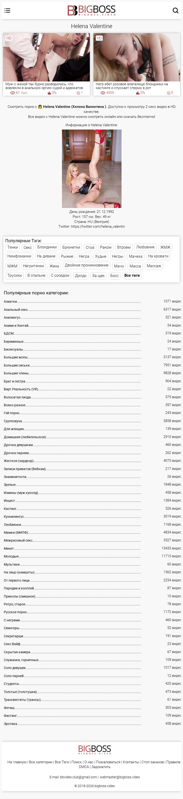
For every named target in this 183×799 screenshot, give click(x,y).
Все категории (40, 762)
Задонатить (101, 767)
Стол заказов (153, 762)
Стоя (90, 247)
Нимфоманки (19, 256)
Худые (100, 256)
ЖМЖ (165, 247)
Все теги (132, 275)
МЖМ (12, 266)
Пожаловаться (108, 762)
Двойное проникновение (86, 265)
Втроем (124, 247)
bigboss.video (105, 786)
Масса (135, 266)
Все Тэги (62, 762)
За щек (98, 275)
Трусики (14, 275)
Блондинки (47, 247)
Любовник (145, 247)
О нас (88, 762)
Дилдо (80, 275)
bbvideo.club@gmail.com (78, 777)
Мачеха (135, 256)
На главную (16, 762)
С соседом (60, 275)
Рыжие (67, 256)
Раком (106, 247)
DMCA (84, 767)
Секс (28, 247)
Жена (54, 266)
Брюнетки (71, 247)
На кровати (158, 256)
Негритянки (33, 266)
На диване (46, 256)
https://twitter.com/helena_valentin (98, 227)
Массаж (154, 266)
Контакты (131, 762)
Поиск (76, 762)
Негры (117, 256)
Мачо (119, 266)
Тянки (12, 247)
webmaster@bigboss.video (120, 777)
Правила (173, 762)
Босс (114, 275)
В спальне (36, 275)
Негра (84, 256)
